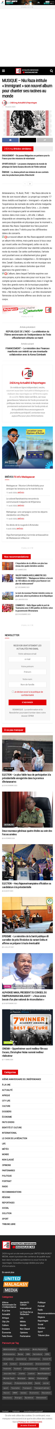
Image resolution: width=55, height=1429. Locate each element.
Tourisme (15, 1388)
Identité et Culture (12, 1127)
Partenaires (8, 1170)
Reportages (8, 1203)
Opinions (6, 1165)
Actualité (9, 825)
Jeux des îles (9, 1374)
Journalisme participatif (33, 1411)
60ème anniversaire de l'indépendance (21, 1079)
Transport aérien (42, 1388)
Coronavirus (34, 1359)
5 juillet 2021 (8, 947)
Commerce (21, 1359)
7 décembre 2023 (23, 587)
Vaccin (7, 1393)
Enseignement (26, 1364)
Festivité (7, 1369)
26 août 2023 (8, 891)
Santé (37, 1383)
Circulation (8, 1359)
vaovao (24, 1393)
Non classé (8, 1160)
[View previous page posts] (25, 184)
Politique (9, 769)
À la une (6, 1085)
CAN (28, 1354)
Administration (10, 1349)
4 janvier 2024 (22, 599)
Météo (5, 1149)
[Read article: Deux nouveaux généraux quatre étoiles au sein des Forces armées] (27, 810)
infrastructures (30, 1369)
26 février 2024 (9, 838)
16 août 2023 (10, 107)
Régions (6, 1197)
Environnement (42, 1364)
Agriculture (24, 1349)
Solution (6, 1213)
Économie (7, 1117)
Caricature (37, 1354)
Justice (31, 1374)
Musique (21, 1378)
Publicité (16, 1411)
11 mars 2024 (8, 1059)
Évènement (41, 1398)
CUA (5, 1364)
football (17, 1369)
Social (7, 986)
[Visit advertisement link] (27, 2)
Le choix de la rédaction (14, 1138)
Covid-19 (46, 1359)
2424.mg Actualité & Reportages (23, 103)
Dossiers (6, 1111)
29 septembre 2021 (10, 1003)
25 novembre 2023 (24, 614)
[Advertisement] (27, 38)
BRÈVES (21, 493)
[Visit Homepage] (27, 71)
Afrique (6, 1095)
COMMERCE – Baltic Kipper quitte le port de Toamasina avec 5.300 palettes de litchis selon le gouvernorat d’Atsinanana (34, 608)
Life (4, 1144)
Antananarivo (9, 1354)
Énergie (18, 1398)
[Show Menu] (3, 71)
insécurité (45, 1369)
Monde (5, 1154)
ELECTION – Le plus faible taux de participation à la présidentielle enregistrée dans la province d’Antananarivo (26, 778)
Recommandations (11, 1192)
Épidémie (29, 1398)
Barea (20, 1354)
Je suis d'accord (28, 1425)
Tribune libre (9, 1224)
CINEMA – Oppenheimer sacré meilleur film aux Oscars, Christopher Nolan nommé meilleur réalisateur (25, 1052)
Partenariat (42, 1378)
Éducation (46, 1393)
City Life (6, 1101)
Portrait (7, 1181)
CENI (47, 1354)
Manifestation (44, 1374)
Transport (27, 1388)
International (9, 1133)
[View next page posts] (30, 184)
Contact (5, 1411)
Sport (5, 1219)
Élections (8, 1398)
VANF (15, 1393)
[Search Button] (51, 71)
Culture (8, 1042)
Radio (5, 1186)
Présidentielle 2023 (23, 1383)
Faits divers (8, 1122)
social (46, 1383)
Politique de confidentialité (30, 1422)
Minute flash (9, 1378)
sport (6, 1388)
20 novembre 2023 (10, 785)
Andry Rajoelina (39, 1349)
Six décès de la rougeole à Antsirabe (22, 512)
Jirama (22, 1374)
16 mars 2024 (22, 569)
